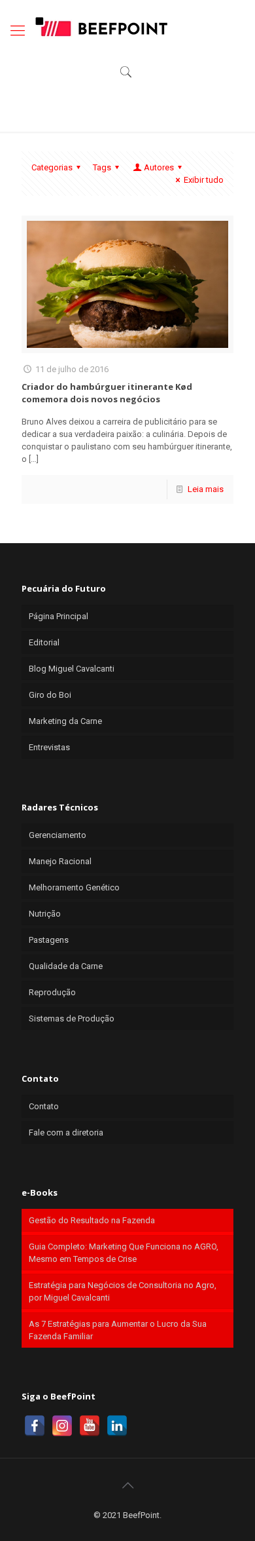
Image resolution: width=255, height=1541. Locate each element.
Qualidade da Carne (66, 966)
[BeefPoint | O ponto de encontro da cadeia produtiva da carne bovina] (101, 26)
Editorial (44, 642)
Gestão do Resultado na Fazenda (92, 1220)
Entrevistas (49, 747)
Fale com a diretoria (66, 1132)
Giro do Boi (50, 695)
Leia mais (206, 489)
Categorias (52, 167)
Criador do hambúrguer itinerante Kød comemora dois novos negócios (107, 393)
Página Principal (58, 616)
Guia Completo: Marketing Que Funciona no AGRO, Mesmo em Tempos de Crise (123, 1253)
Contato (44, 1106)
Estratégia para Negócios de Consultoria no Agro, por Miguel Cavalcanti (122, 1291)
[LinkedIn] (117, 1425)
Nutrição (45, 914)
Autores (159, 167)
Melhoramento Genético (74, 887)
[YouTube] (89, 1425)
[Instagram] (62, 1425)
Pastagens (49, 940)
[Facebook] (34, 1425)
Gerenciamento (57, 835)
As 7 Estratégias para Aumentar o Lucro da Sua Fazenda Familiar (118, 1330)
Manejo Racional (60, 861)
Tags (102, 167)
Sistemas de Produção (71, 1018)
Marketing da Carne (65, 721)
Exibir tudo (204, 180)
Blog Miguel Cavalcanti (71, 669)
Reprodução (52, 992)
